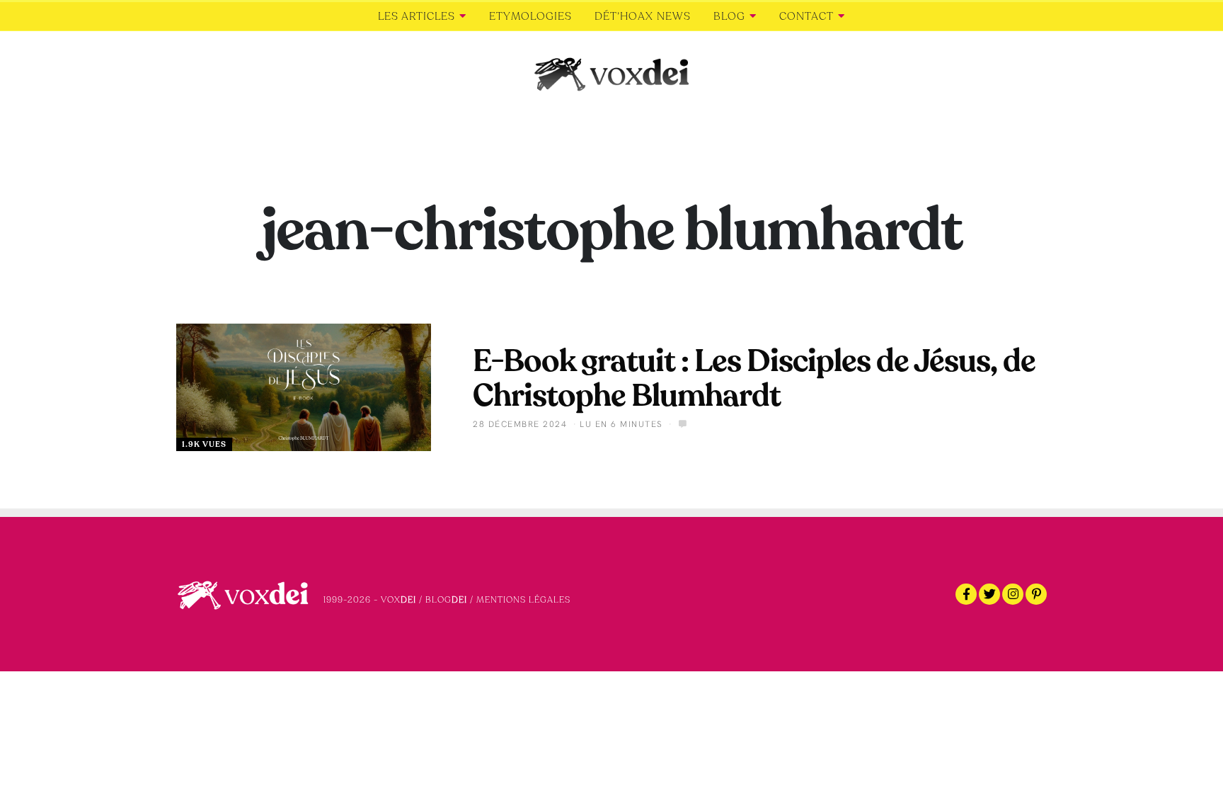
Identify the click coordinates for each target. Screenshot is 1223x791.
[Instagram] (1012, 594)
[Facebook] (966, 594)
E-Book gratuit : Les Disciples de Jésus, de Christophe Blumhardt (754, 378)
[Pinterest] (1036, 594)
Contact (806, 16)
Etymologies (530, 16)
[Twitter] (989, 594)
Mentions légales (523, 599)
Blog (729, 16)
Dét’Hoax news (643, 16)
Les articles (416, 16)
